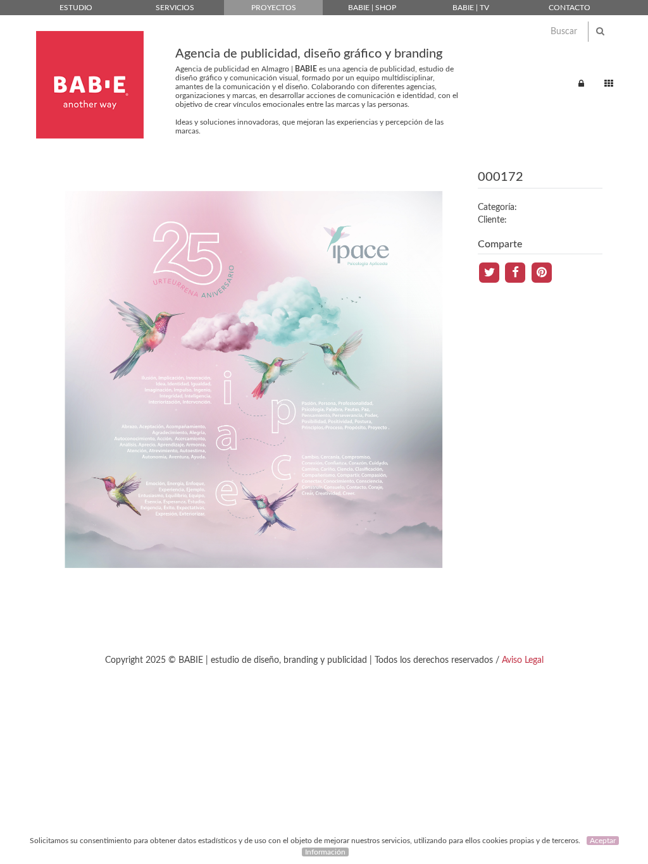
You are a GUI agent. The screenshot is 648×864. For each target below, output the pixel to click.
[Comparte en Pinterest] (541, 272)
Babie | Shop (372, 7)
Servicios (175, 7)
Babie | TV (470, 7)
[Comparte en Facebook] (517, 272)
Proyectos (273, 7)
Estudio (75, 7)
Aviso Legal (523, 660)
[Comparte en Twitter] (491, 272)
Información (325, 852)
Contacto (569, 7)
